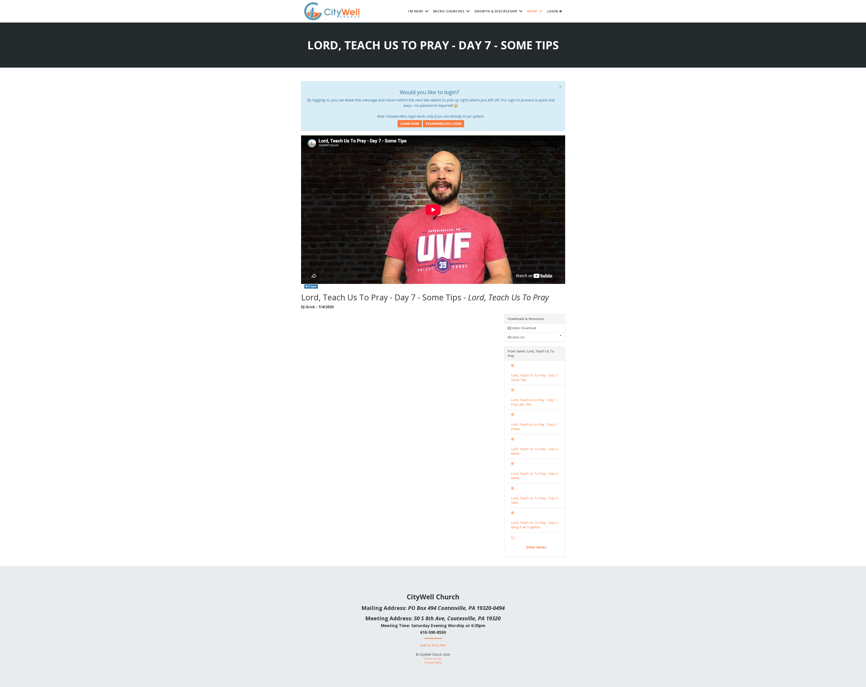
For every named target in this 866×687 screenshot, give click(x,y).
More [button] (532, 11)
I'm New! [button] (415, 11)
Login (553, 11)
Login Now (409, 123)
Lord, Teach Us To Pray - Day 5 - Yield (535, 500)
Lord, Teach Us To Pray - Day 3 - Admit (535, 451)
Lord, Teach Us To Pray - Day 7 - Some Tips (535, 377)
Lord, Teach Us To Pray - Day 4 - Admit (535, 475)
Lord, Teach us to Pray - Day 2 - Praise (534, 426)
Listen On (518, 337)
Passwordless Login (443, 123)
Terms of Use (433, 658)
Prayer (312, 286)
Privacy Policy (433, 662)
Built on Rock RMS (433, 645)
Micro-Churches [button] (449, 11)
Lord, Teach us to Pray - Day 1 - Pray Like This (534, 402)
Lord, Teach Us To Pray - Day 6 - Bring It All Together (535, 524)
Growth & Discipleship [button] (495, 11)
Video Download (523, 328)
